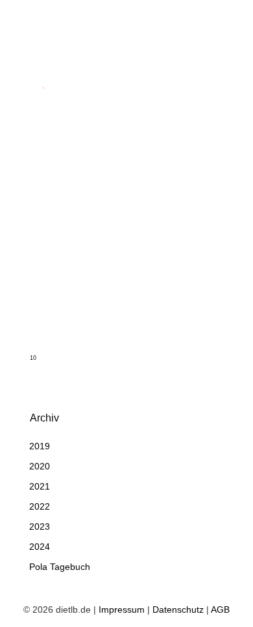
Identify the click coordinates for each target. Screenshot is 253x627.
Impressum (122, 609)
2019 (39, 446)
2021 (39, 486)
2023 (39, 526)
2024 (39, 546)
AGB (220, 609)
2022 (39, 506)
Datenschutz (178, 609)
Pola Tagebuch (59, 567)
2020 (39, 466)
